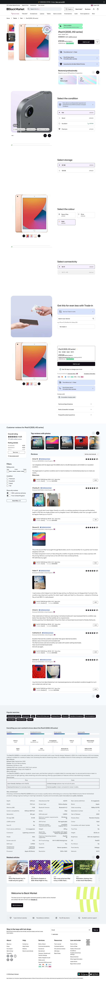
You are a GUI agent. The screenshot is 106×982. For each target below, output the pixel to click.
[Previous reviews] (93, 696)
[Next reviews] (97, 696)
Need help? (78, 9)
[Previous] (24, 236)
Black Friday (57, 953)
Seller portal (41, 960)
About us (9, 944)
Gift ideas (56, 951)
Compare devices (59, 946)
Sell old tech (41, 951)
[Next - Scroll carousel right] (97, 72)
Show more (35, 475)
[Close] (104, 2)
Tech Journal (57, 944)
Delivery (25, 948)
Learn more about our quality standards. (71, 796)
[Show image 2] (13, 135)
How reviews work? (14, 456)
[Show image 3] (35, 236)
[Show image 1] (12, 135)
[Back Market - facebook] (8, 959)
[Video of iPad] (11, 37)
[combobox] (76, 319)
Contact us (25, 944)
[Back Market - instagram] (8, 956)
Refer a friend (41, 944)
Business (87, 9)
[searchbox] (45, 9)
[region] (78, 80)
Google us (34, 899)
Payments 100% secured (44, 962)
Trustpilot (9, 953)
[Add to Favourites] (97, 42)
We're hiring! (10, 951)
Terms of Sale (73, 946)
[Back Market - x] (11, 959)
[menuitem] (33, 14)
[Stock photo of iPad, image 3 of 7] (11, 56)
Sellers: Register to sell (44, 957)
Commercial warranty (44, 946)
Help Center (26, 946)
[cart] (97, 9)
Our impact (10, 948)
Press (8, 946)
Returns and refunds (28, 951)
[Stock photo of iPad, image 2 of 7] (11, 46)
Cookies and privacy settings (75, 953)
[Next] (39, 236)
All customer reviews (59, 948)
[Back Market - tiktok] (11, 956)
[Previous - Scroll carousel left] (93, 72)
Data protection (74, 956)
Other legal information (76, 959)
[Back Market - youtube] (15, 956)
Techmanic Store (72, 373)
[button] (47, 29)
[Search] (28, 9)
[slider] (8, 471)
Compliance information (89, 373)
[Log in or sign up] (93, 9)
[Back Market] (15, 9)
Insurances (41, 948)
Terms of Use (73, 944)
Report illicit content (75, 963)
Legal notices (73, 961)
